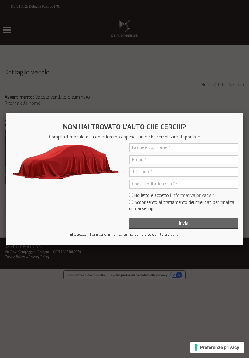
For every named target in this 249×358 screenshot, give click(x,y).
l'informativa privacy (190, 195)
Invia (183, 223)
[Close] (242, 112)
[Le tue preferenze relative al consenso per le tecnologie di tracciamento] (217, 347)
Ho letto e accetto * (174, 195)
